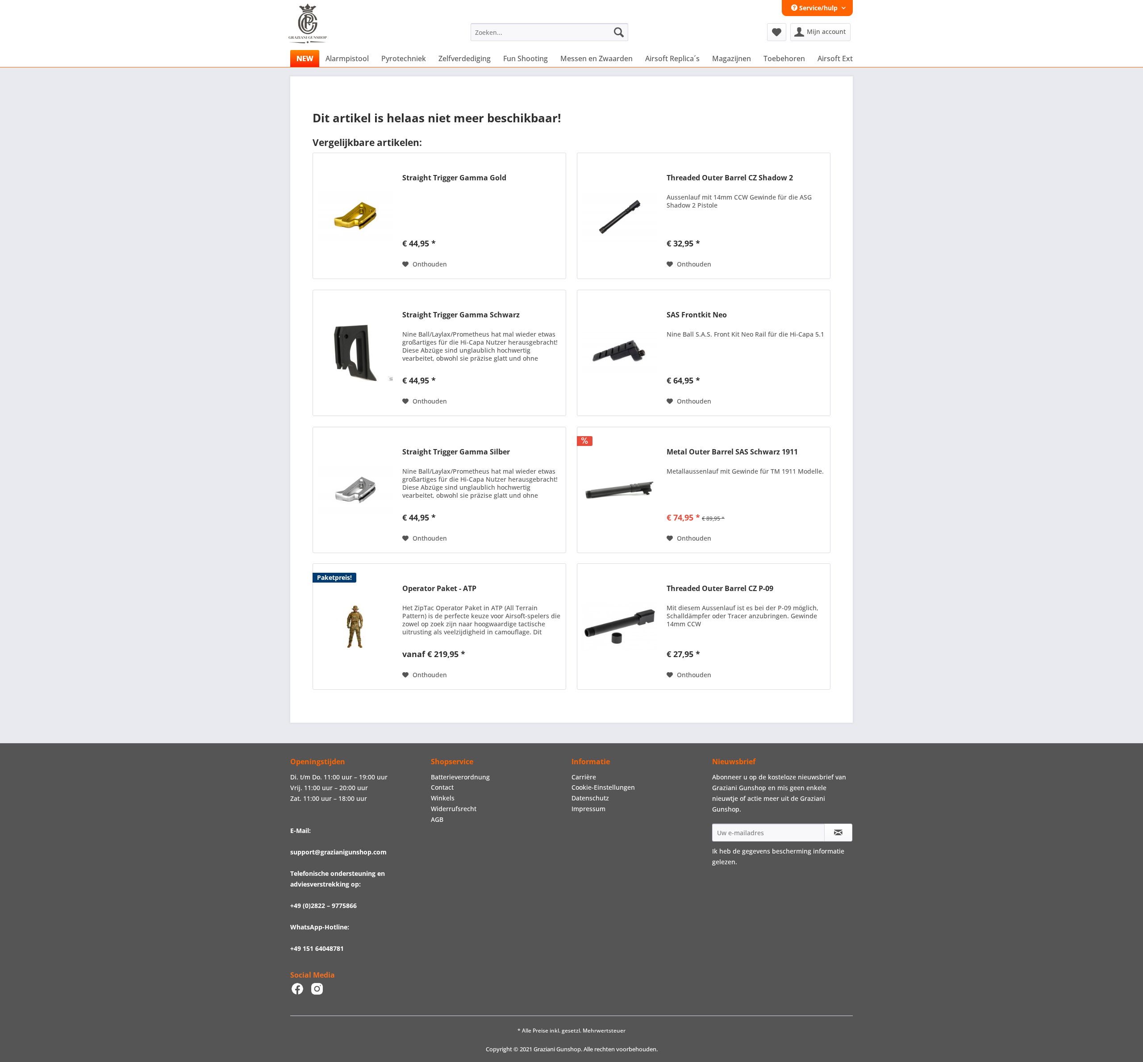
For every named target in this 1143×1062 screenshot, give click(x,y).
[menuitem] (549, 32)
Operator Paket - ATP (439, 588)
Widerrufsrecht (453, 808)
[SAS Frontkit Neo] (620, 353)
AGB (437, 819)
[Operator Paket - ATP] (355, 626)
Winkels (443, 798)
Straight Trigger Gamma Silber (456, 452)
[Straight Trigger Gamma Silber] (355, 490)
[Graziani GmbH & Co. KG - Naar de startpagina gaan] (316, 34)
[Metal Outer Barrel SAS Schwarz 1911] (620, 490)
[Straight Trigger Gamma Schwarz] (355, 353)
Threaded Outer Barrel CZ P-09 (720, 588)
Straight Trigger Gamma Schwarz (461, 315)
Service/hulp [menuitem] (818, 8)
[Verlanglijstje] (776, 32)
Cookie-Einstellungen (603, 787)
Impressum (588, 808)
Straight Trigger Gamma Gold (454, 178)
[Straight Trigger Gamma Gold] (355, 216)
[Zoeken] (618, 32)
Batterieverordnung (460, 777)
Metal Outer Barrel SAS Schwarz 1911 (732, 452)
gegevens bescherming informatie (793, 851)
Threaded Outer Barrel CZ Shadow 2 (730, 178)
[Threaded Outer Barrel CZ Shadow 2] (620, 216)
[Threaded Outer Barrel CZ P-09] (620, 626)
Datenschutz (590, 798)
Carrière (584, 777)
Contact (442, 787)
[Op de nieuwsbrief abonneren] (838, 832)
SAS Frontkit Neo (697, 315)
